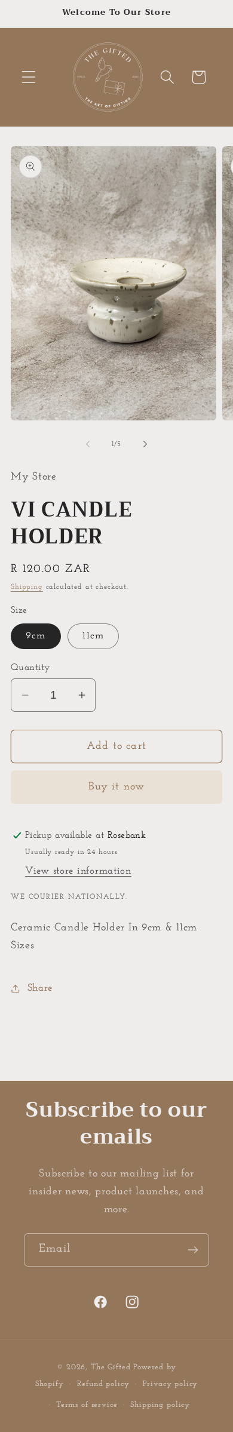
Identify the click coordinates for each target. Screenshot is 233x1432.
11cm (93, 636)
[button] (29, 77)
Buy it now (116, 787)
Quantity (31, 667)
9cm (36, 636)
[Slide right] (145, 444)
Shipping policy (160, 1405)
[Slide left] (88, 444)
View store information (78, 871)
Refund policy (103, 1384)
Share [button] (40, 988)
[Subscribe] (193, 1250)
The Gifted (110, 1367)
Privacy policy (170, 1384)
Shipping (27, 587)
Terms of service (86, 1405)
